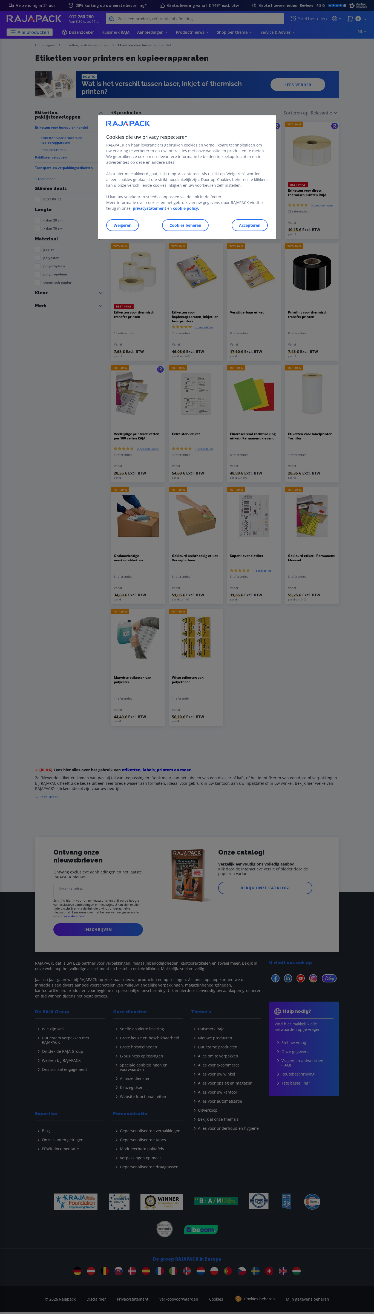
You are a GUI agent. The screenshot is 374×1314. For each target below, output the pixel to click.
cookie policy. (186, 208)
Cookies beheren (185, 225)
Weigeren (122, 225)
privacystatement (149, 208)
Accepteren (249, 225)
